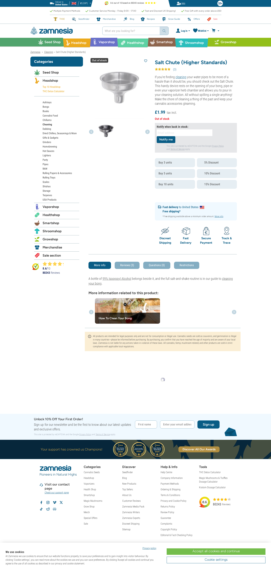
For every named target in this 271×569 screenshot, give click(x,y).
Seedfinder (127, 472)
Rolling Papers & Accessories (57, 173)
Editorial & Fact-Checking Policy (176, 535)
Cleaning (47, 124)
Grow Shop (89, 506)
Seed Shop (51, 72)
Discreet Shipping (131, 523)
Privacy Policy (218, 146)
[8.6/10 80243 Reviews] (55, 264)
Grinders (47, 142)
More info (219, 216)
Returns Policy (168, 506)
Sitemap (126, 529)
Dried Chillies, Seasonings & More (60, 133)
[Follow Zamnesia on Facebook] (41, 502)
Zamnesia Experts (131, 517)
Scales (46, 181)
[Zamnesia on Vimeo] (54, 502)
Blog (124, 477)
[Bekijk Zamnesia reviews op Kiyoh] (35, 266)
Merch (87, 512)
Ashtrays (47, 102)
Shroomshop (52, 231)
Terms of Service (177, 149)
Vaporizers (89, 483)
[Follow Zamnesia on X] (61, 502)
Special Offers (90, 517)
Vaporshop (51, 207)
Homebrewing (50, 146)
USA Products (49, 199)
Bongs (46, 106)
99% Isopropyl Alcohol (117, 279)
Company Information (172, 477)
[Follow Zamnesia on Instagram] (48, 502)
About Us (126, 495)
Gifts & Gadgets (50, 137)
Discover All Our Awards (199, 449)
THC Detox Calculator (53, 91)
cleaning (181, 77)
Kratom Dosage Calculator (212, 487)
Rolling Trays (49, 177)
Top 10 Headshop (51, 86)
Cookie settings (216, 560)
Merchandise (52, 247)
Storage (47, 190)
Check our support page (57, 492)
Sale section (52, 255)
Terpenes (47, 195)
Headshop (50, 81)
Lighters (47, 155)
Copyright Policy (169, 529)
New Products (129, 483)
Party (45, 159)
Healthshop (51, 215)
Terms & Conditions (170, 495)
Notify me (166, 139)
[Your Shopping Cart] (216, 31)
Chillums (47, 120)
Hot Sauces (48, 150)
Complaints (166, 523)
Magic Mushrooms (93, 500)
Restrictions (187, 265)
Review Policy (167, 512)
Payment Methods (170, 483)
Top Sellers (127, 489)
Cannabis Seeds (92, 472)
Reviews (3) (127, 265)
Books (46, 111)
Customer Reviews (131, 500)
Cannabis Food (50, 115)
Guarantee (166, 517)
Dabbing (47, 128)
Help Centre (166, 472)
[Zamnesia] (64, 31)
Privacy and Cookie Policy (173, 500)
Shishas (47, 186)
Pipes (45, 164)
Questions (157, 265)
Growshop (50, 239)
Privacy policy (149, 548)
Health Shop (90, 489)
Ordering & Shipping (170, 489)
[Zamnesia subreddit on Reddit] (48, 509)
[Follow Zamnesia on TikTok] (41, 509)
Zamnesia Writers (131, 512)
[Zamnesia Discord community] (54, 509)
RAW (45, 168)
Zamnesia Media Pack (133, 506)
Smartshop (51, 223)
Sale (86, 523)
